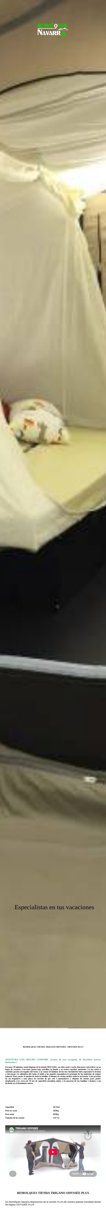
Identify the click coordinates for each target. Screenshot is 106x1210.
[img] (53, 514)
